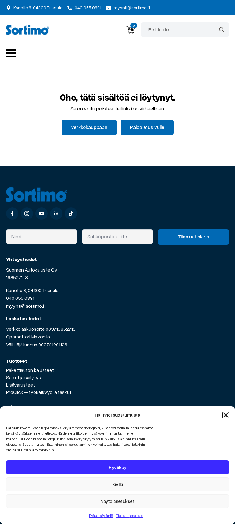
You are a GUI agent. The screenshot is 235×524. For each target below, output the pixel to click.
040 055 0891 (20, 298)
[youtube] (41, 213)
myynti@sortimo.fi (26, 306)
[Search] (221, 29)
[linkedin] (56, 213)
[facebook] (12, 213)
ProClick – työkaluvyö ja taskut (38, 392)
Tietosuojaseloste (129, 515)
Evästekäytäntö (101, 515)
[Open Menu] (11, 53)
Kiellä (117, 484)
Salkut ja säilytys (23, 377)
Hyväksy (117, 467)
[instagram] (27, 213)
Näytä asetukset (117, 501)
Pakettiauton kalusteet (30, 370)
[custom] (71, 213)
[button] (226, 415)
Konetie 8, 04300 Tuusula (32, 290)
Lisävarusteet (20, 384)
